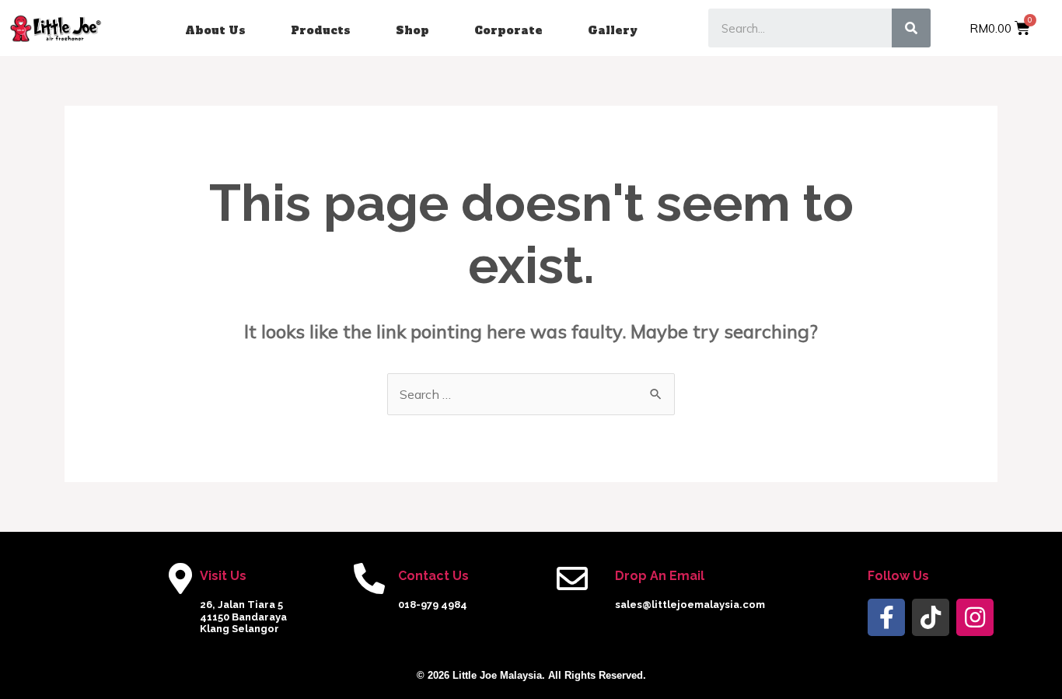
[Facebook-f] (886, 617)
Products (321, 30)
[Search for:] (531, 394)
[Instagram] (975, 617)
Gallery (613, 30)
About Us (215, 30)
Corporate (508, 30)
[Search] (911, 28)
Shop (412, 30)
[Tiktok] (930, 617)
